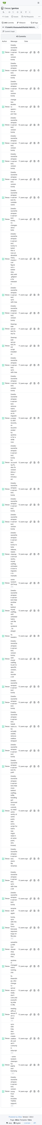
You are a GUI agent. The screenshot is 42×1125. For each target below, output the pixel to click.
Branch (22, 23)
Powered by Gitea (15, 1117)
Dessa (7, 8)
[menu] (9, 1123)
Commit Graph (10, 31)
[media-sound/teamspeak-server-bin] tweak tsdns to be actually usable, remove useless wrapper (14, 726)
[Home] (4, 3)
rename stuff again (13, 910)
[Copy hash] (30, 52)
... (12, 586)
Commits (9, 23)
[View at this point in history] (38, 52)
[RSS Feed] (3, 12)
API (34, 1123)
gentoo (15, 8)
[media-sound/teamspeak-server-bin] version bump (14, 52)
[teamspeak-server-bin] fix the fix (14, 329)
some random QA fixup (14, 582)
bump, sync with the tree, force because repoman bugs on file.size (14, 926)
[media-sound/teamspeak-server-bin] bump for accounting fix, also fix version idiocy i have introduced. (14, 462)
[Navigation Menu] (38, 3)
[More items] (39, 16)
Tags (35, 23)
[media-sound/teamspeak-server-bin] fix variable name (14, 197)
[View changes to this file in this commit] (34, 52)
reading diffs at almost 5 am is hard (14, 1013)
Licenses (27, 1123)
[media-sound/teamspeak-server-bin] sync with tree (14, 295)
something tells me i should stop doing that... (14, 949)
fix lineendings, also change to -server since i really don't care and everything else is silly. (14, 990)
